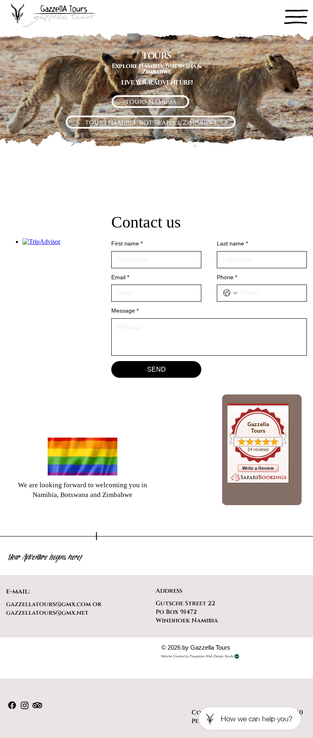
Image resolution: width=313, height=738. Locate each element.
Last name (232, 243)
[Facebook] (12, 705)
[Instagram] (25, 705)
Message (125, 310)
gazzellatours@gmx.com (48, 604)
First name (127, 243)
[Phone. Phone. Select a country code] (230, 293)
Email (120, 277)
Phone (227, 277)
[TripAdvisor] (37, 705)
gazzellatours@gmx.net (47, 613)
